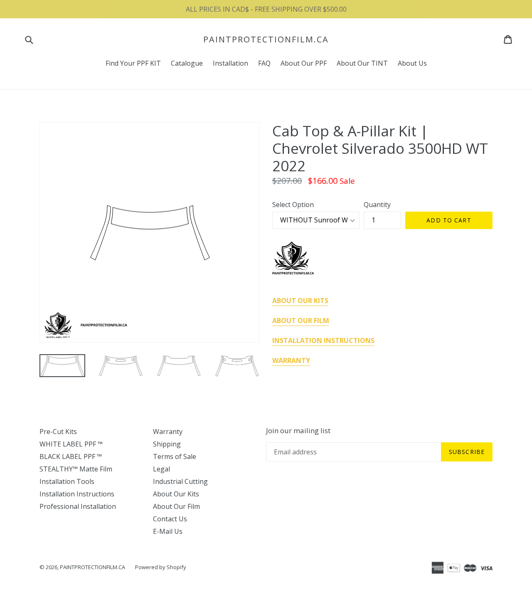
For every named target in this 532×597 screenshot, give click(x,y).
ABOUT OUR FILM (300, 320)
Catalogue (187, 63)
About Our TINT (362, 63)
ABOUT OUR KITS (300, 300)
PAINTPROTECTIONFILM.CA (266, 39)
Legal (161, 469)
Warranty (167, 431)
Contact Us (170, 518)
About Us (412, 63)
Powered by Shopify (160, 567)
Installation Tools (66, 481)
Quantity (377, 204)
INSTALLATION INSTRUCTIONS (323, 340)
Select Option (293, 204)
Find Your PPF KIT (133, 63)
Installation (230, 63)
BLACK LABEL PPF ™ (70, 456)
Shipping (167, 444)
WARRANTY (291, 360)
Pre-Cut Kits (58, 431)
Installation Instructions (76, 493)
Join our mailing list (298, 431)
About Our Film (176, 506)
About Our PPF (304, 63)
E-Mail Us (167, 531)
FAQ (264, 63)
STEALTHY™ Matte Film (75, 469)
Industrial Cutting (180, 481)
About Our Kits (176, 493)
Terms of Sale (174, 456)
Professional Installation (77, 506)
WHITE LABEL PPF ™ (71, 444)
